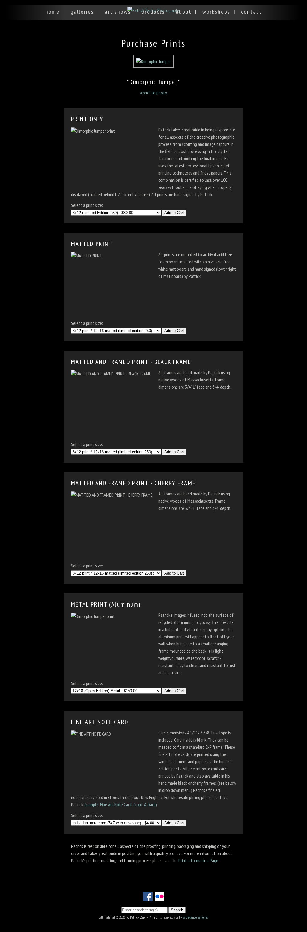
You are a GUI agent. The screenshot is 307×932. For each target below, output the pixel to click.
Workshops (216, 12)
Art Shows (118, 12)
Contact (251, 12)
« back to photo (153, 93)
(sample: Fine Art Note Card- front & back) (121, 804)
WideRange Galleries (195, 917)
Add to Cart (174, 212)
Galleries (82, 12)
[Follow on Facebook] (148, 898)
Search (177, 910)
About (184, 12)
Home (52, 12)
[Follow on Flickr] (159, 898)
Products (153, 12)
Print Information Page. (198, 860)
